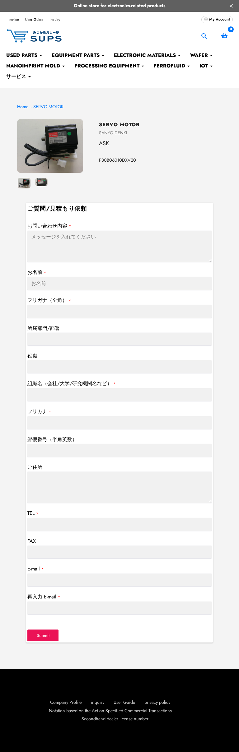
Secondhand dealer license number (115, 719)
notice (14, 19)
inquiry (54, 19)
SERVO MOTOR (48, 107)
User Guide (34, 19)
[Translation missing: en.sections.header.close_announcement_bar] (231, 6)
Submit (43, 635)
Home (22, 107)
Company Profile (66, 702)
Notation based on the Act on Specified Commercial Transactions (110, 711)
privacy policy (157, 702)
